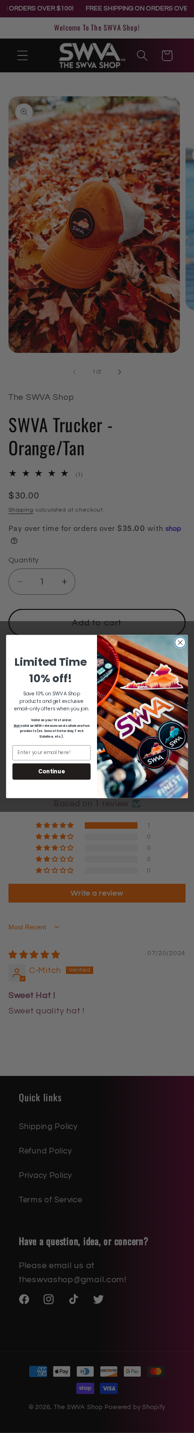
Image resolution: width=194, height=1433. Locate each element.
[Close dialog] (180, 642)
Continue (51, 771)
